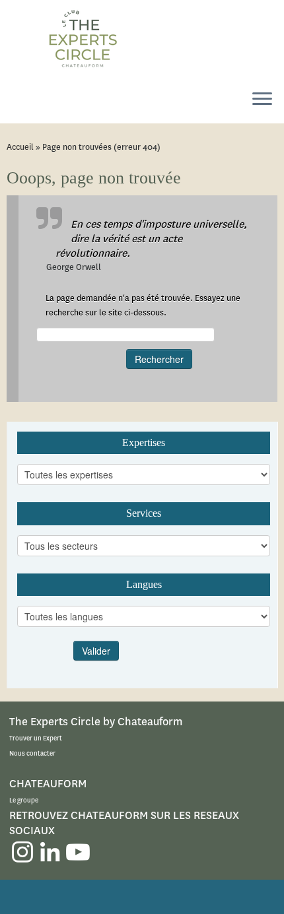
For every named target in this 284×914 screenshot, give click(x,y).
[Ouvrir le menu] (262, 100)
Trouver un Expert (35, 738)
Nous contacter (32, 753)
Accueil (20, 146)
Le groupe (23, 800)
